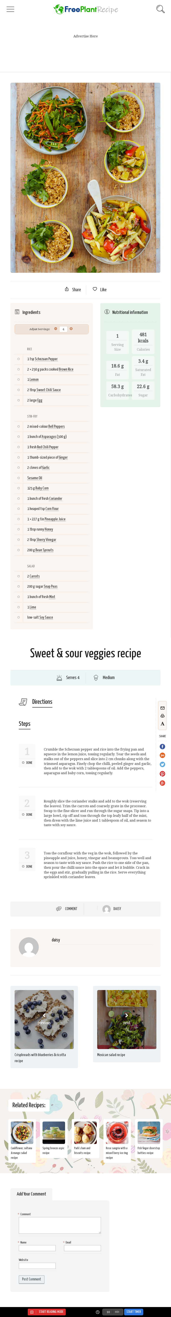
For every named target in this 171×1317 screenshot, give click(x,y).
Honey (49, 529)
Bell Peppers (56, 427)
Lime (33, 607)
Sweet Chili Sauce (48, 390)
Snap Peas (50, 586)
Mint (52, 597)
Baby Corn (42, 488)
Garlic (46, 468)
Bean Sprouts (44, 550)
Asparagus (49, 437)
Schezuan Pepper (46, 359)
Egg (39, 400)
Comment (71, 909)
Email (67, 1242)
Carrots (35, 576)
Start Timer (133, 1312)
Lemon (34, 380)
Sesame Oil (34, 478)
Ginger (63, 457)
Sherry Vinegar (46, 540)
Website (23, 1260)
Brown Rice (66, 369)
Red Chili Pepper (47, 447)
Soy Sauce (46, 617)
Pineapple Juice (55, 519)
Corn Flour (52, 509)
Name (22, 1242)
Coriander (55, 499)
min (117, 1312)
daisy (117, 909)
